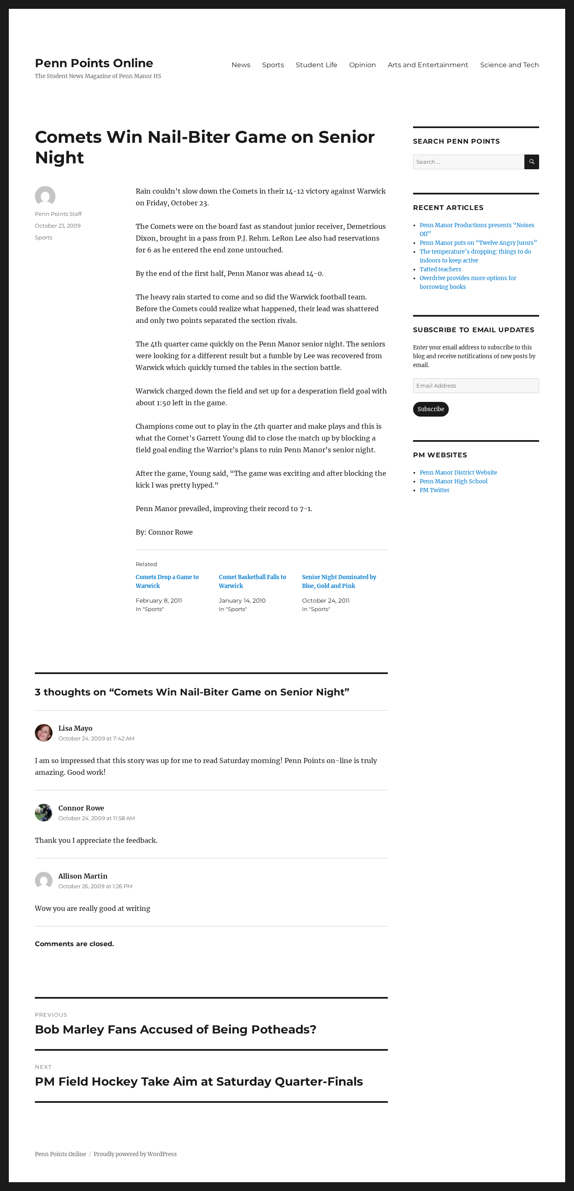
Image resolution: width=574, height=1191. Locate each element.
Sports (273, 65)
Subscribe (431, 409)
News (241, 65)
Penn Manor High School (453, 481)
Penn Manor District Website (458, 472)
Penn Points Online (94, 63)
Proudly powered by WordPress (135, 1154)
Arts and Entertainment (428, 65)
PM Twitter (435, 490)
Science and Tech (509, 65)
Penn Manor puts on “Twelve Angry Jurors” (478, 243)
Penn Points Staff (58, 213)
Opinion (362, 65)
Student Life (316, 65)
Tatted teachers (440, 269)
